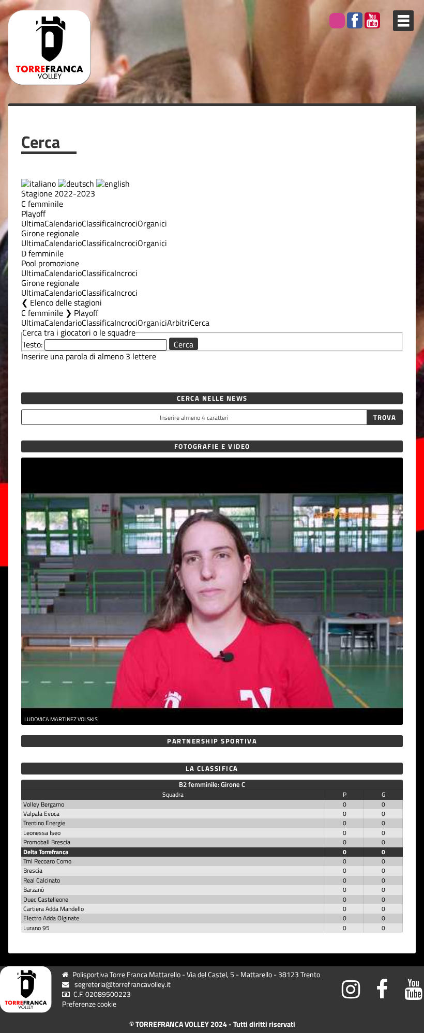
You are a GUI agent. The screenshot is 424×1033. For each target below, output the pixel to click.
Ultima (32, 223)
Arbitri (178, 322)
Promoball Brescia (46, 842)
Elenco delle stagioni (66, 302)
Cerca (199, 322)
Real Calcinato (41, 880)
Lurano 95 (36, 928)
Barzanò (33, 889)
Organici (152, 223)
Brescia (32, 870)
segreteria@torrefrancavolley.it (122, 984)
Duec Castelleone (45, 899)
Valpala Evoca (41, 813)
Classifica (98, 223)
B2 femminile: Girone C (212, 784)
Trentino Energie (44, 823)
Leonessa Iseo (41, 833)
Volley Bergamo (43, 804)
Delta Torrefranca (45, 852)
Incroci (126, 223)
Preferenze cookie (89, 1004)
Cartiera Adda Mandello (53, 909)
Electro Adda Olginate (51, 918)
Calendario (63, 223)
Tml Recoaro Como (47, 861)
